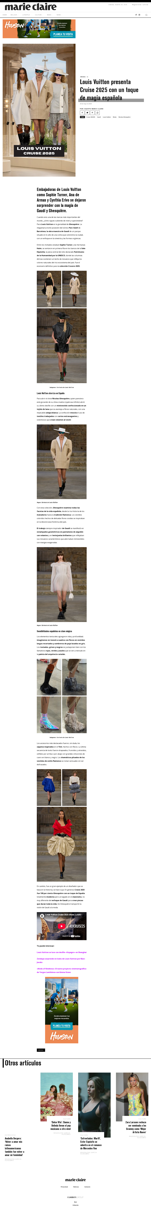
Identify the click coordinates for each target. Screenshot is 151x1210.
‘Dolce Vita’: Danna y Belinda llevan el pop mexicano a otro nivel (61, 1125)
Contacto (87, 1187)
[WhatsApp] (97, 113)
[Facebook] (136, 15)
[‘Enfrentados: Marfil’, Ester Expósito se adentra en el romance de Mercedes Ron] (94, 1105)
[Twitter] (87, 113)
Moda (83, 77)
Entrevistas (10, 1135)
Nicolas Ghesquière (124, 117)
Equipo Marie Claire (93, 109)
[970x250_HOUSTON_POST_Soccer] (39, 38)
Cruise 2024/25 (90, 117)
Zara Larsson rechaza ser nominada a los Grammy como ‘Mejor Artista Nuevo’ (135, 1127)
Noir (75, 1202)
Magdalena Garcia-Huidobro (13, 1159)
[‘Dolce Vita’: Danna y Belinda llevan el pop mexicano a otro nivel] (56, 1097)
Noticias (76, 1187)
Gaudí (99, 117)
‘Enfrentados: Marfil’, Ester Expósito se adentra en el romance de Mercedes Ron (91, 1143)
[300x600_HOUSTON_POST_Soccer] (61, 1045)
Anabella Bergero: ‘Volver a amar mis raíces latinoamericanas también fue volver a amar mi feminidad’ (14, 1147)
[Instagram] (139, 15)
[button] (146, 15)
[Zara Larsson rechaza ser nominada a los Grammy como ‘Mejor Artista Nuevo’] (132, 1097)
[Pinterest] (92, 113)
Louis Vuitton (107, 117)
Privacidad (64, 1187)
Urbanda (75, 1205)
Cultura (67, 1119)
